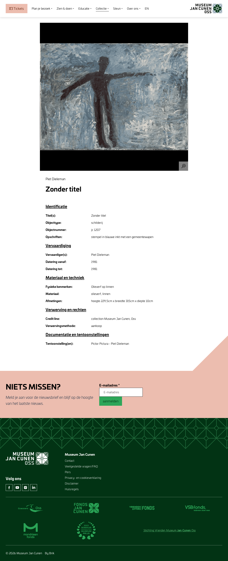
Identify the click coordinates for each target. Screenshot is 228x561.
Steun (117, 8)
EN (147, 8)
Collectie (101, 8)
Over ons (132, 8)
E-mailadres (109, 385)
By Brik (49, 553)
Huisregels (72, 489)
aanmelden (110, 401)
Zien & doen (64, 8)
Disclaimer (72, 483)
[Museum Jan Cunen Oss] (206, 9)
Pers (68, 472)
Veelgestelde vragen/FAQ (81, 466)
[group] (114, 97)
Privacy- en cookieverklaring (83, 478)
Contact (69, 460)
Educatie (83, 8)
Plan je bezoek (41, 8)
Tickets (19, 8)
